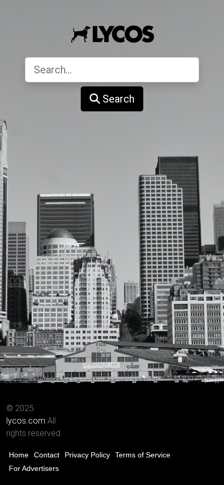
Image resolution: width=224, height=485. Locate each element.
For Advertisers (34, 468)
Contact (46, 455)
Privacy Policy (87, 455)
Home (19, 455)
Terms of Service (142, 455)
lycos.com (25, 421)
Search (117, 99)
